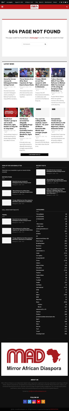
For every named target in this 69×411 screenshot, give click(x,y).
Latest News (9, 64)
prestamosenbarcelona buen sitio (45, 316)
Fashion (38, 272)
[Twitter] (29, 401)
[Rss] (43, 401)
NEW (37, 297)
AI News (38, 233)
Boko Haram (39, 241)
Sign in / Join (30, 2)
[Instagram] (34, 401)
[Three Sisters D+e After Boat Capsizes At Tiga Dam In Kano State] (27, 72)
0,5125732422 (40, 216)
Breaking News (8, 69)
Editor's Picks (40, 265)
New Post (38, 299)
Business (38, 109)
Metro (37, 294)
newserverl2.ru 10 (41, 309)
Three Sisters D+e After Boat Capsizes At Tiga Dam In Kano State (27, 82)
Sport (37, 319)
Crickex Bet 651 (40, 258)
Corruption (39, 255)
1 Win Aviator (39, 224)
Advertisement (48, 2)
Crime (38, 69)
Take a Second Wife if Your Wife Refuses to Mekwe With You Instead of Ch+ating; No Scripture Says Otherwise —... (58, 85)
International (39, 287)
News (53, 69)
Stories (38, 326)
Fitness (38, 277)
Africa (53, 109)
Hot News (38, 285)
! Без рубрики (23, 69)
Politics (6, 109)
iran (37, 292)
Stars (37, 324)
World (39, 307)
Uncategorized (40, 333)
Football (38, 280)
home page (34, 38)
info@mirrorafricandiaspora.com (37, 391)
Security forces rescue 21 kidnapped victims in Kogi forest (10, 82)
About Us (41, 2)
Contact (55, 2)
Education (39, 268)
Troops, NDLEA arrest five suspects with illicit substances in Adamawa (41, 83)
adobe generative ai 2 (42, 228)
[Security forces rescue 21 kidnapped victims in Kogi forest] (11, 72)
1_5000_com (39, 226)
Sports (38, 321)
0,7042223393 (40, 219)
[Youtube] (38, 401)
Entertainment (40, 270)
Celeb (37, 253)
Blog (37, 2)
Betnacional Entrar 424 (42, 238)
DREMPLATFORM (54, 409)
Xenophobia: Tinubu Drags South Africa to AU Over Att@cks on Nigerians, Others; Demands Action (58, 124)
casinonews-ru (40, 250)
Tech (37, 329)
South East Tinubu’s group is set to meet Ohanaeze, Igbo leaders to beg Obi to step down (11, 124)
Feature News (40, 275)
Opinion (38, 311)
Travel (38, 331)
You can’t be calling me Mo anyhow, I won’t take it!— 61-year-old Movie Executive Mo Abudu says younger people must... (42, 126)
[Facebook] (25, 401)
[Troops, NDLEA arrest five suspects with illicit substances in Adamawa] (42, 72)
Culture (38, 263)
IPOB (37, 290)
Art (37, 236)
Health (38, 282)
